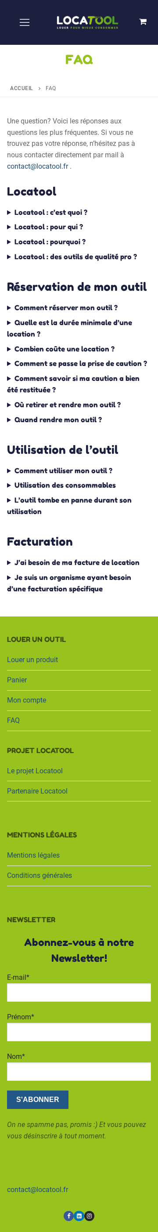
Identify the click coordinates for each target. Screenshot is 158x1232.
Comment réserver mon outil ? (66, 307)
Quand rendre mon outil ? (58, 419)
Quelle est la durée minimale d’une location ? (69, 328)
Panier (17, 680)
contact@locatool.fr (37, 166)
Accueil (21, 88)
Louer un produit (32, 660)
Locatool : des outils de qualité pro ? (75, 256)
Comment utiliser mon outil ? (63, 470)
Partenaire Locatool (37, 791)
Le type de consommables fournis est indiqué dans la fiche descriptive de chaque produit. (79, 488)
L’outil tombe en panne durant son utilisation (69, 506)
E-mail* (18, 977)
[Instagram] (89, 1216)
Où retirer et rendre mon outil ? (67, 404)
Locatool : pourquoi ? (50, 241)
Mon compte (26, 700)
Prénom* (20, 1017)
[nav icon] (25, 22)
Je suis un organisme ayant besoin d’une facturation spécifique (69, 583)
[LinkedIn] (79, 1216)
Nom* (16, 1056)
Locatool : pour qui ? (48, 226)
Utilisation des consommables (65, 485)
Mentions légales (33, 855)
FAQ (13, 720)
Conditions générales (39, 875)
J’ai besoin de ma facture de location (77, 562)
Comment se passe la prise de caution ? (80, 363)
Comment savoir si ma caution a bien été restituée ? (73, 384)
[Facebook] (69, 1216)
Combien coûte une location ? (64, 348)
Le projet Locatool (35, 771)
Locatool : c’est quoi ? (50, 212)
